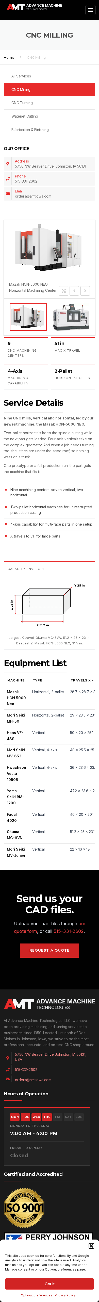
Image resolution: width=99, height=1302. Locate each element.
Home (9, 57)
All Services (21, 76)
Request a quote (49, 950)
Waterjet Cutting (24, 116)
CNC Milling (20, 89)
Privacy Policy (65, 1295)
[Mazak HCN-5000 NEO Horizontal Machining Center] (28, 317)
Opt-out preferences (36, 1295)
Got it (50, 1283)
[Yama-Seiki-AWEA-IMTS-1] (71, 317)
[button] (91, 1245)
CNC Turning (22, 103)
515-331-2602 (69, 931)
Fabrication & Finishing (30, 129)
